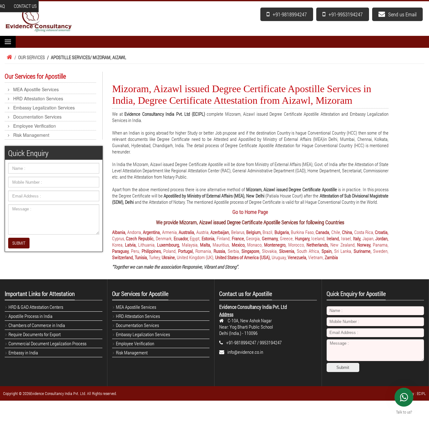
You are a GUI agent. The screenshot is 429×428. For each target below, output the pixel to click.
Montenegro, (275, 245)
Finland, (224, 238)
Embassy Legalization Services (44, 107)
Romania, (203, 251)
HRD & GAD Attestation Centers (35, 307)
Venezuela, (297, 257)
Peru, (135, 251)
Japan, (368, 238)
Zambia (331, 257)
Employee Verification (34, 126)
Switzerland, (123, 257)
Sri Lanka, (343, 251)
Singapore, (251, 251)
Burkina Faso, (302, 232)
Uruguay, (279, 257)
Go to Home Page (250, 211)
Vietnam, (316, 257)
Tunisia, (141, 257)
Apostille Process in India (30, 316)
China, (347, 232)
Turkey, (155, 257)
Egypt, (195, 238)
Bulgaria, (282, 232)
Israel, (346, 238)
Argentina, (152, 232)
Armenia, (170, 232)
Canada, (323, 232)
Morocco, (296, 245)
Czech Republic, (140, 238)
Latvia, (131, 245)
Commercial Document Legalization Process (47, 343)
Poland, (169, 251)
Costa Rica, (364, 232)
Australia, (187, 232)
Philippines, (152, 251)
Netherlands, (318, 245)
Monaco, (255, 245)
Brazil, (268, 232)
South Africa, (308, 251)
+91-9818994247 (290, 14)
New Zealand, (342, 245)
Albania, (119, 232)
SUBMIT (18, 243)
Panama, (380, 245)
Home (8, 57)
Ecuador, (181, 238)
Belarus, (238, 232)
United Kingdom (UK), (195, 257)
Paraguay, (120, 251)
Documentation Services (37, 117)
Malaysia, (190, 245)
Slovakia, (270, 251)
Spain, (327, 251)
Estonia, (208, 238)
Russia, (220, 251)
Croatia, (381, 232)
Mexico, (239, 245)
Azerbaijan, (220, 232)
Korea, (117, 245)
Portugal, (186, 251)
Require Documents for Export (34, 334)
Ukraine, (169, 257)
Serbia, (234, 251)
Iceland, (318, 238)
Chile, (336, 232)
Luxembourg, (168, 245)
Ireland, (333, 238)
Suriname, (363, 251)
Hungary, (302, 238)
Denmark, (164, 238)
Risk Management (31, 135)
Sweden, (380, 251)
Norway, (364, 245)
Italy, (357, 238)
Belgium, (254, 232)
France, (238, 238)
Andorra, (134, 232)
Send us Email (402, 14)
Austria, (202, 232)
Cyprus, (118, 238)
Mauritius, (221, 245)
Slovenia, (287, 251)
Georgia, (253, 238)
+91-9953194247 (346, 14)
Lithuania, (146, 245)
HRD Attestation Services (38, 98)
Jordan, (381, 238)
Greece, (287, 238)
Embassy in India (23, 352)
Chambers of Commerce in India (36, 325)
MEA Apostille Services (36, 89)
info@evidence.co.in (245, 352)
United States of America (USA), (243, 257)
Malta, (205, 245)
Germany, (270, 238)
